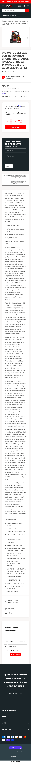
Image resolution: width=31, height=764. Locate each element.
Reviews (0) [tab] (9, 641)
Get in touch (14, 693)
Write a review (15, 654)
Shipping (4, 88)
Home (4, 20)
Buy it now (15, 127)
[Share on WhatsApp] (9, 613)
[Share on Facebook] (6, 613)
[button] (3, 6)
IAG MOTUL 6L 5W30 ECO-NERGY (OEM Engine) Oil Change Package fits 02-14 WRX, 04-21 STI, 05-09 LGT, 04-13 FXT (15, 23)
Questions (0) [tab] (21, 641)
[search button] (27, 10)
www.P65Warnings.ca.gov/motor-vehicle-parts (19, 183)
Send (7, 166)
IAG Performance (17, 756)
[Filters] (5, 646)
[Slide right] (27, 37)
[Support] (24, 6)
